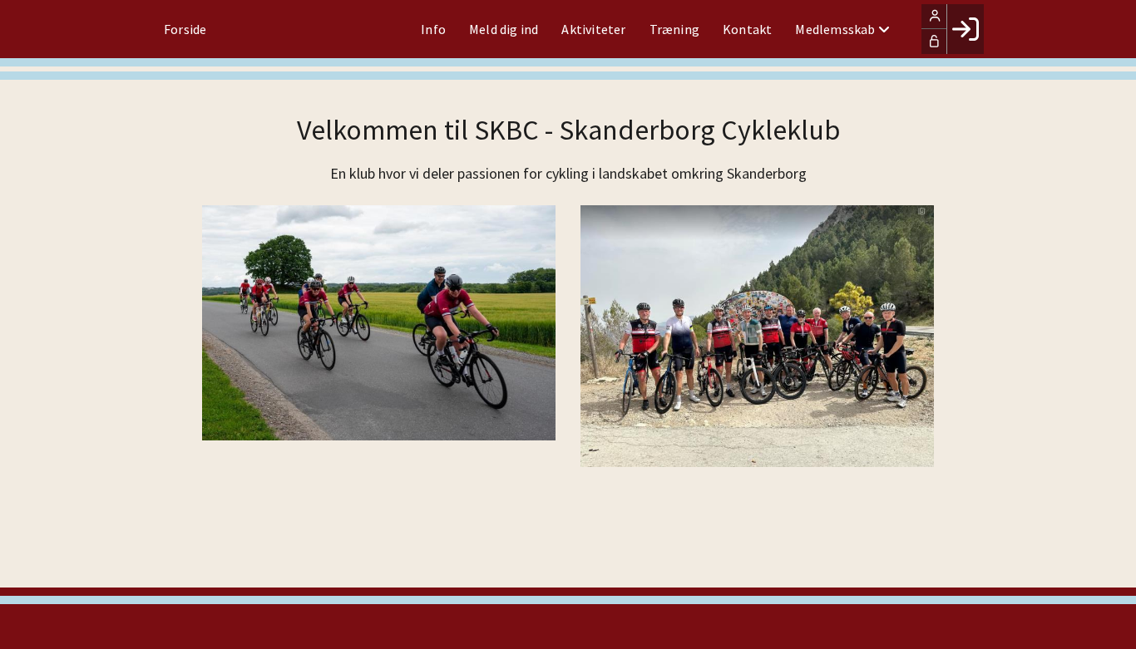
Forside (185, 29)
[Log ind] (965, 29)
